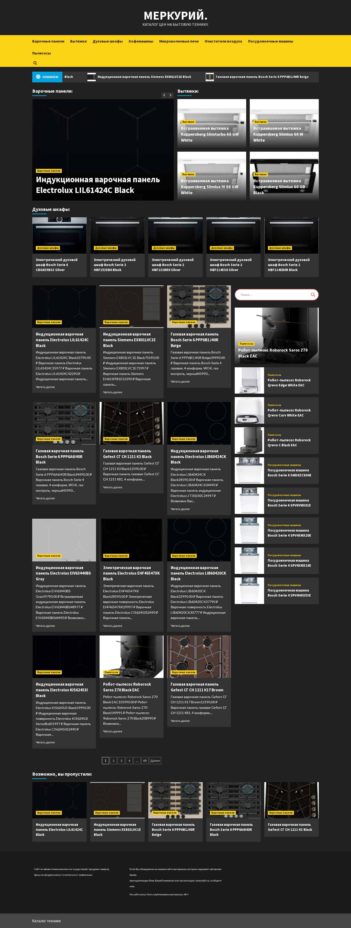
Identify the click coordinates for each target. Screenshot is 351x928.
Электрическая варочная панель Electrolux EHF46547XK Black (131, 573)
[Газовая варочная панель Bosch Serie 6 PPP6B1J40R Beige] (199, 306)
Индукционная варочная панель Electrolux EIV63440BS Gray (63, 573)
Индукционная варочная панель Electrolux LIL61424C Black (98, 185)
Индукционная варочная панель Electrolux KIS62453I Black (62, 690)
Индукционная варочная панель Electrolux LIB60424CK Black (198, 456)
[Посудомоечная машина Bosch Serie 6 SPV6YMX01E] (249, 500)
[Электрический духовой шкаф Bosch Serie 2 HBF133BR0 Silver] (175, 235)
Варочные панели (48, 41)
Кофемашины (141, 41)
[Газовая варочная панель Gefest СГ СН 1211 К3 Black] (131, 423)
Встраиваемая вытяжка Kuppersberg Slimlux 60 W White (278, 134)
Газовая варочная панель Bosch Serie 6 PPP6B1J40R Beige (236, 77)
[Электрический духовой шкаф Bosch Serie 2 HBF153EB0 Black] (117, 235)
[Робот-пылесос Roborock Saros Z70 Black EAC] (131, 656)
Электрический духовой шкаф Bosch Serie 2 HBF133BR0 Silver (173, 264)
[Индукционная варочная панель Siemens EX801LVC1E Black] (131, 306)
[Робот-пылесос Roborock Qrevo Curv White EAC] (249, 410)
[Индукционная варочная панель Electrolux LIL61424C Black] (64, 306)
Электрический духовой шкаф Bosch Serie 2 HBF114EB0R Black (289, 264)
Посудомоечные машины (270, 41)
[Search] (35, 63)
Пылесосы (41, 53)
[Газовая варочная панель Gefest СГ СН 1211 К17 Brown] (199, 656)
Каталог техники (46, 920)
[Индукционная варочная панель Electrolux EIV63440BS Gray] (64, 540)
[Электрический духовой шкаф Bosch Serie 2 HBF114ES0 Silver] (233, 235)
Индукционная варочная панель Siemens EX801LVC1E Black (118, 77)
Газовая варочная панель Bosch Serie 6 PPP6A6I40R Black (60, 456)
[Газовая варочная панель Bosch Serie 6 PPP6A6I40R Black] (64, 423)
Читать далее (45, 387)
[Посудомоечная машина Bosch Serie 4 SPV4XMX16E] (249, 560)
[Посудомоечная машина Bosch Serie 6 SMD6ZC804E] (249, 470)
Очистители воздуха (223, 41)
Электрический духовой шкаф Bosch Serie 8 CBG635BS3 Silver (57, 264)
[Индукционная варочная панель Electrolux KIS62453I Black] (64, 656)
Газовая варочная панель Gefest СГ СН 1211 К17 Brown (197, 687)
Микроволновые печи (179, 41)
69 (145, 760)
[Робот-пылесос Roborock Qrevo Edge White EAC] (249, 380)
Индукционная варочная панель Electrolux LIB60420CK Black (198, 573)
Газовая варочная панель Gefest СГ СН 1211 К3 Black (127, 453)
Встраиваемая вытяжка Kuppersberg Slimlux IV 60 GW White (209, 186)
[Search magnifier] (313, 294)
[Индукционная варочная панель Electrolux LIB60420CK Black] (199, 540)
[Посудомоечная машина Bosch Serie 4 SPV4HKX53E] (249, 590)
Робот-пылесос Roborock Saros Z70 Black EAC (127, 687)
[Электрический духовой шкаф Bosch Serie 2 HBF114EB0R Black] (291, 235)
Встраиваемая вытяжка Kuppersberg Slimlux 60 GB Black (279, 186)
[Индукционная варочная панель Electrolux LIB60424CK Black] (199, 423)
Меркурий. (176, 15)
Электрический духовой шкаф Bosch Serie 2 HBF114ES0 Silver (231, 264)
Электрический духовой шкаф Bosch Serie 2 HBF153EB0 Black (115, 264)
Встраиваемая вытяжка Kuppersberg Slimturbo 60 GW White (210, 134)
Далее (155, 760)
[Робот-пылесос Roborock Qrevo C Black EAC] (249, 440)
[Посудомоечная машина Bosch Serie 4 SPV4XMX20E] (249, 530)
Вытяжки (78, 41)
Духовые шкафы (108, 41)
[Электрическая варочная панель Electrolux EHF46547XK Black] (131, 540)
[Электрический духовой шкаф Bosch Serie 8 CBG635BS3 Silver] (59, 235)
